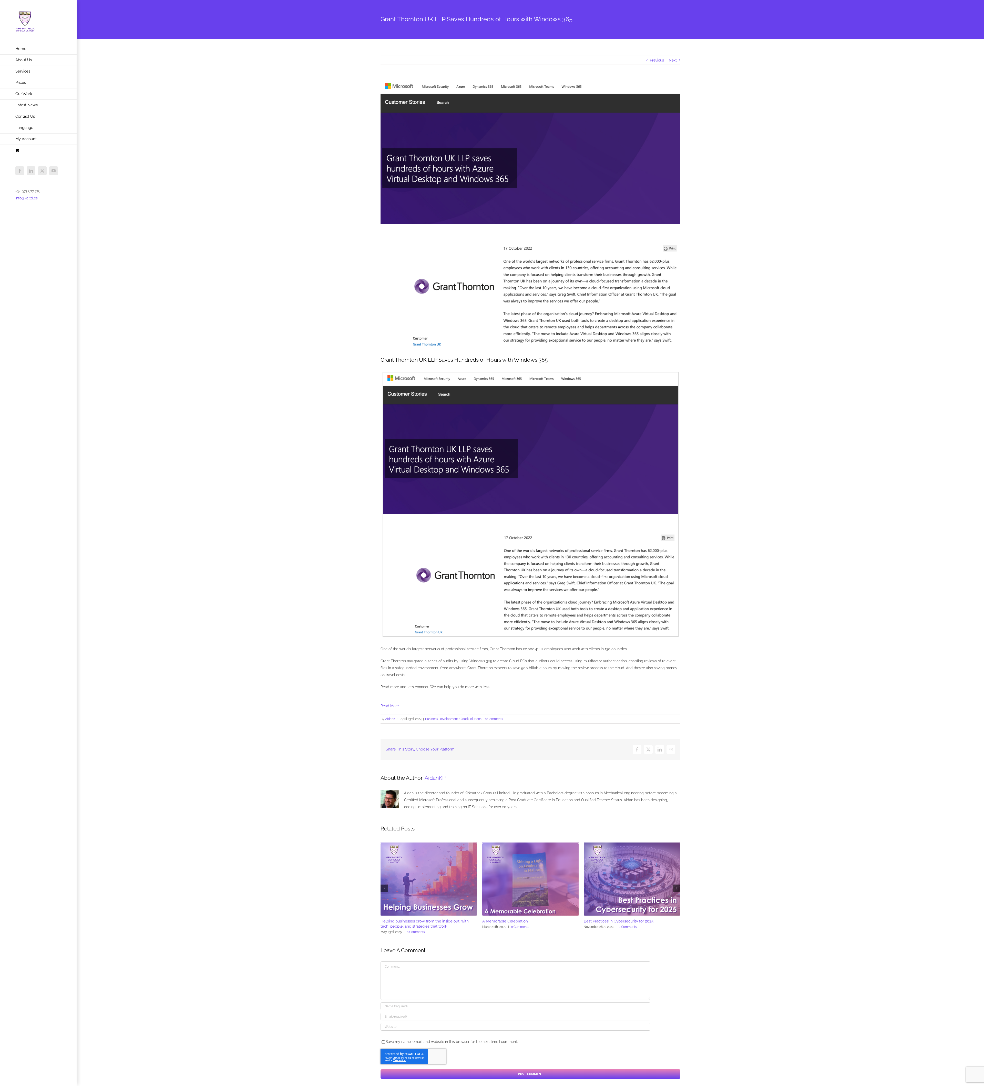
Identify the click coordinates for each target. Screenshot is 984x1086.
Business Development (441, 719)
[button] (384, 888)
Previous (657, 60)
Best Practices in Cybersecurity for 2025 (618, 921)
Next (673, 60)
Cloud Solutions (470, 719)
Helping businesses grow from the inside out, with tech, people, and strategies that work (425, 924)
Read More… (390, 706)
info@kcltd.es (26, 198)
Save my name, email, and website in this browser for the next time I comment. (452, 1042)
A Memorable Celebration (505, 921)
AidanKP (391, 719)
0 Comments (494, 719)
